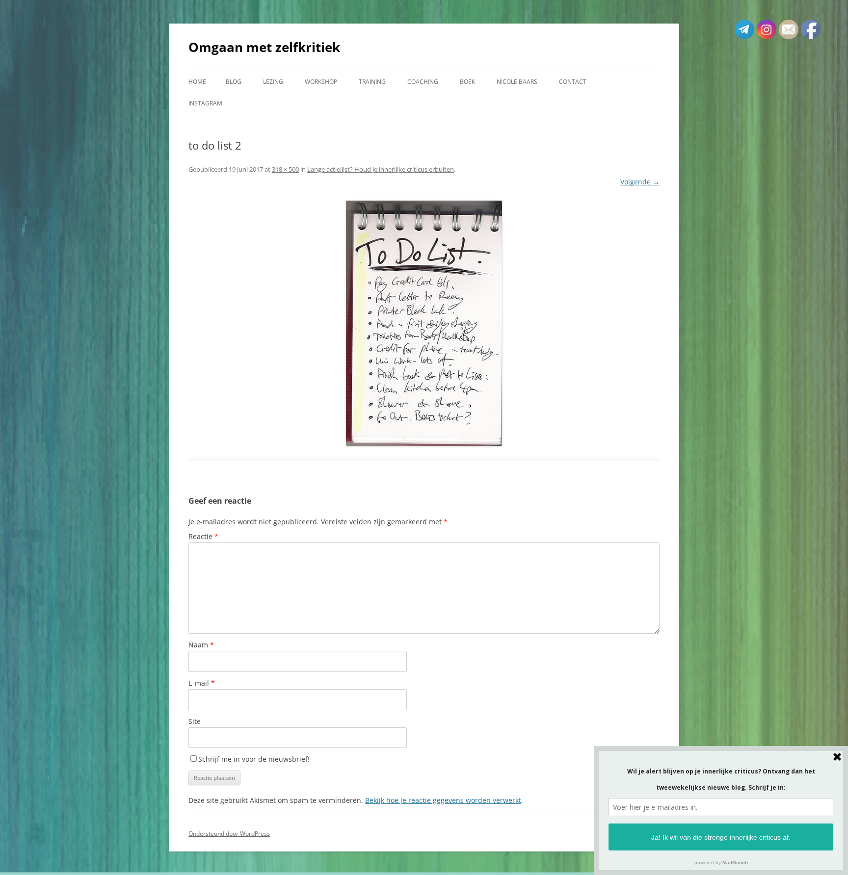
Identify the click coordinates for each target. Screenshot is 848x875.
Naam (201, 644)
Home (197, 81)
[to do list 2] (424, 323)
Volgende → (640, 181)
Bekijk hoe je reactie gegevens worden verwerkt (443, 800)
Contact (572, 81)
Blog (233, 81)
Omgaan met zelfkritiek (264, 47)
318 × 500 (285, 169)
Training (372, 81)
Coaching (422, 81)
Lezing (273, 81)
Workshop (321, 81)
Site (194, 721)
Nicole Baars (517, 81)
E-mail (201, 683)
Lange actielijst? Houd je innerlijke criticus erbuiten (380, 169)
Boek (467, 81)
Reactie (203, 536)
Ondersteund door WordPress (229, 833)
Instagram (205, 103)
